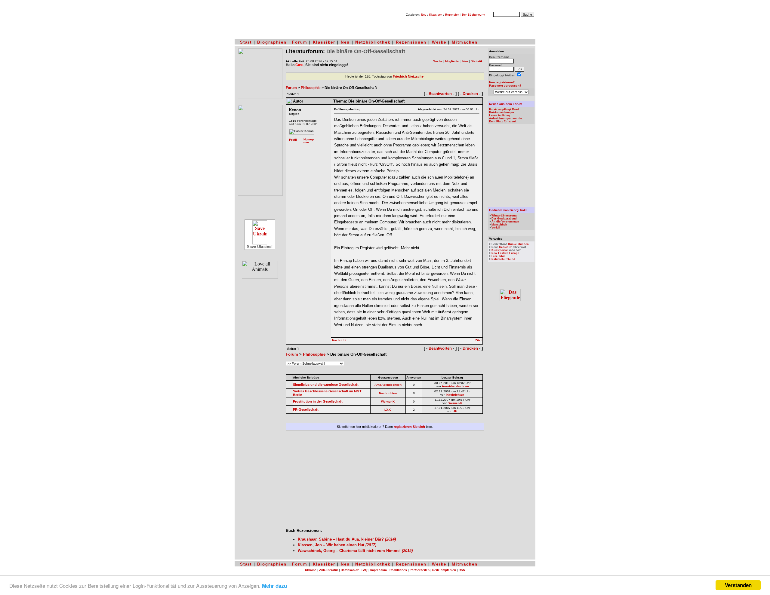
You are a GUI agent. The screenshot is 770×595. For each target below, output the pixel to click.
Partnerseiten (420, 570)
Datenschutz (350, 570)
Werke (439, 42)
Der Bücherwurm (473, 14)
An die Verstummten (505, 221)
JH (455, 411)
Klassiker (324, 42)
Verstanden (738, 585)
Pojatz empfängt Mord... (505, 109)
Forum (299, 42)
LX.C (387, 409)
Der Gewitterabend (504, 218)
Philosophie (311, 88)
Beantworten (440, 93)
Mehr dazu (274, 585)
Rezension (452, 14)
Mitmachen (465, 42)
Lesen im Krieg (499, 115)
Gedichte (505, 247)
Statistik (477, 61)
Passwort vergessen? (505, 85)
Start (246, 42)
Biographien (272, 42)
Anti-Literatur (328, 570)
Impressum (378, 570)
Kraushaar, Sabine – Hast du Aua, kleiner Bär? (347, 539)
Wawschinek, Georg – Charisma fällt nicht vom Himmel (355, 550)
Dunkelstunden (518, 244)
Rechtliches (398, 570)
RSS (462, 570)
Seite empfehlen (444, 570)
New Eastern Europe (505, 253)
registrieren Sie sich (409, 426)
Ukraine (310, 570)
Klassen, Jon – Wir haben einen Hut (337, 545)
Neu (424, 14)
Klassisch (435, 14)
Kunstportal (499, 250)
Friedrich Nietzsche (408, 76)
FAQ (365, 570)
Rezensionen (411, 42)
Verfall (495, 227)
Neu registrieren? (502, 82)
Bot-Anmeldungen (501, 112)
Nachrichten (388, 393)
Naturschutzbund (503, 259)
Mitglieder (452, 61)
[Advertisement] (385, 482)
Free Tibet (498, 256)
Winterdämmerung (504, 215)
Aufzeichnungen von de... (507, 118)
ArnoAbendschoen (388, 384)
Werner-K (388, 401)
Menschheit (499, 224)
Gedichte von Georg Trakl (508, 210)
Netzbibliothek (372, 42)
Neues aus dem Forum (505, 104)
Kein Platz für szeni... (504, 121)
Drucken (470, 93)
